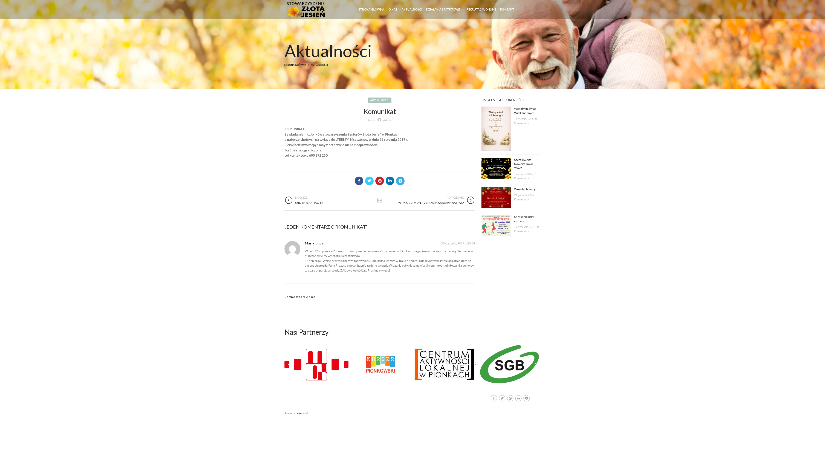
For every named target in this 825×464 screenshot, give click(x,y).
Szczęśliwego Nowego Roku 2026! (523, 164)
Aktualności (319, 64)
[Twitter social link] (369, 181)
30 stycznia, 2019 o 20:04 (458, 243)
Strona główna (295, 64)
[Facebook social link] (359, 181)
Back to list (380, 200)
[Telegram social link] (400, 181)
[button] (289, 364)
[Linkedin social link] (390, 181)
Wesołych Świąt (525, 189)
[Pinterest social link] (379, 181)
